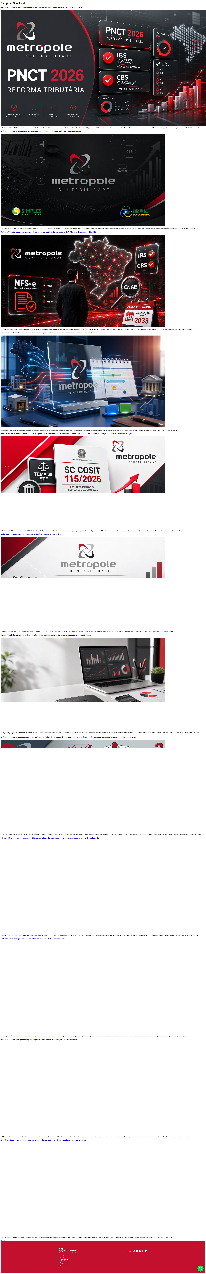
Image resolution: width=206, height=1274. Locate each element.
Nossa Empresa (96, 4)
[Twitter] (145, 1250)
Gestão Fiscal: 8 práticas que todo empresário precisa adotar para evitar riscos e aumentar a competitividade (46, 635)
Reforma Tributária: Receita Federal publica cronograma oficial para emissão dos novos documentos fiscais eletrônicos (50, 333)
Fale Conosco (139, 4)
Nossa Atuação (107, 4)
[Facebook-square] (137, 1250)
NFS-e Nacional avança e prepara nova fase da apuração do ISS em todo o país (33, 939)
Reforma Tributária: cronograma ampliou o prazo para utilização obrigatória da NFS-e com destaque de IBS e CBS (48, 232)
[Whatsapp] (142, 1250)
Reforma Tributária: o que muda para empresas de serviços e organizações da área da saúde (39, 1039)
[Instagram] (134, 1250)
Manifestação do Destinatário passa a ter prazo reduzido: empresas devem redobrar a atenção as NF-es (43, 1140)
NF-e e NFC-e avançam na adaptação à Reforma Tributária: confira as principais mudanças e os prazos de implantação (50, 838)
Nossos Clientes (117, 4)
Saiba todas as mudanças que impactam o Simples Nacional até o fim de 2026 (32, 534)
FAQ (132, 4)
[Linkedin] (139, 1250)
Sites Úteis (126, 4)
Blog (146, 4)
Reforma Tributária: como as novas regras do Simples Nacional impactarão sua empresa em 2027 (41, 131)
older (3, 1240)
